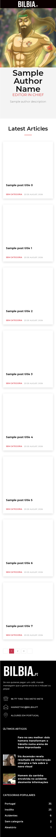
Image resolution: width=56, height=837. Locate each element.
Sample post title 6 (19, 563)
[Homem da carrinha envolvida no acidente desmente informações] (9, 779)
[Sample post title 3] (28, 350)
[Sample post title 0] (28, 161)
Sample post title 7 (19, 626)
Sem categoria (14, 194)
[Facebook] (31, 109)
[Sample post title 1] (28, 224)
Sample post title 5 (19, 500)
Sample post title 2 (19, 311)
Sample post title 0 (19, 185)
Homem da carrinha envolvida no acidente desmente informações (33, 779)
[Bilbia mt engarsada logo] (28, 4)
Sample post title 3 (19, 374)
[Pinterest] (25, 109)
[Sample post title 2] (28, 287)
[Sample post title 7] (28, 602)
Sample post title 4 (19, 437)
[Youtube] (36, 109)
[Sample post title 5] (28, 476)
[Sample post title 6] (28, 539)
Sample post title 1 (19, 248)
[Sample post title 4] (28, 413)
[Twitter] (19, 109)
